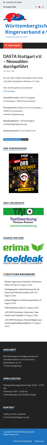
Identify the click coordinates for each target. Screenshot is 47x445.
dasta (25, 139)
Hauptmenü (14, 45)
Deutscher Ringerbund (20, 274)
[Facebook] (36, 7)
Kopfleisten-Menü (14, 2)
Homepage (9, 91)
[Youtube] (39, 7)
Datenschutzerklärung (22, 441)
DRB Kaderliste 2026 (14, 307)
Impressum (39, 441)
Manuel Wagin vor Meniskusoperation (22, 300)
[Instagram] (43, 7)
